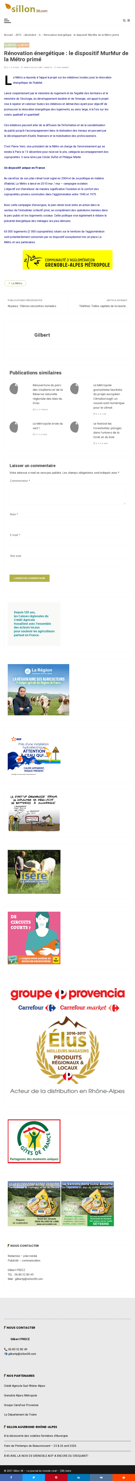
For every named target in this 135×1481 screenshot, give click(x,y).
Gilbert (65, 67)
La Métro (10, 45)
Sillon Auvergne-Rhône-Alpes (32, 1427)
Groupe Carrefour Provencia (21, 1405)
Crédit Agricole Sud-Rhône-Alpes (24, 1386)
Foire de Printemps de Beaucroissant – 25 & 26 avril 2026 (40, 1446)
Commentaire (20, 481)
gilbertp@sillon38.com (22, 1354)
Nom (14, 514)
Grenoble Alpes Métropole (20, 1395)
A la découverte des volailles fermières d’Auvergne (36, 1436)
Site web (15, 556)
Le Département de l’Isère (20, 1415)
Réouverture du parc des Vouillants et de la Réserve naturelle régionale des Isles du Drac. (48, 394)
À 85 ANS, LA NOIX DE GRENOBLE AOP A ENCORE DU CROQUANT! (46, 1456)
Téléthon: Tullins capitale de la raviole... (103, 306)
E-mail (15, 535)
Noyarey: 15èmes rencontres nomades (32, 306)
